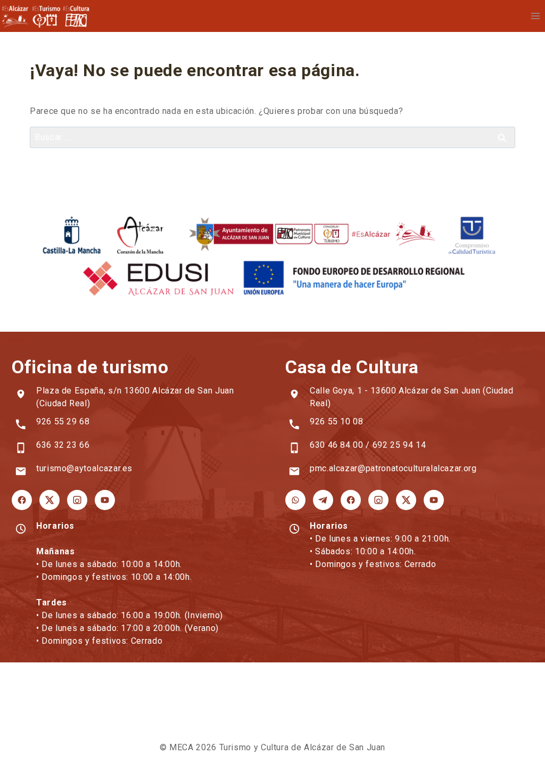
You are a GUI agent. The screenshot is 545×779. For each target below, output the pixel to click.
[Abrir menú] (535, 15)
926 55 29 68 (63, 421)
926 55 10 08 (337, 421)
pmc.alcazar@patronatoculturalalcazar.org (393, 468)
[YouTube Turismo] (105, 500)
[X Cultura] (406, 500)
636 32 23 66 (63, 445)
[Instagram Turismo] (77, 500)
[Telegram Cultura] (323, 500)
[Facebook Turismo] (22, 500)
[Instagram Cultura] (378, 500)
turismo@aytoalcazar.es (84, 468)
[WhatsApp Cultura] (295, 500)
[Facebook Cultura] (351, 500)
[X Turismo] (49, 500)
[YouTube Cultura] (434, 500)
